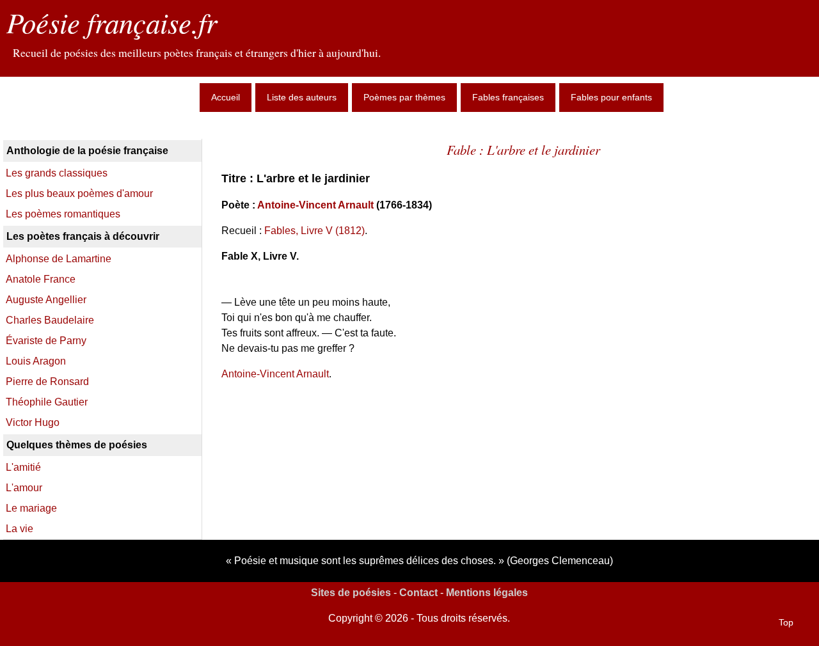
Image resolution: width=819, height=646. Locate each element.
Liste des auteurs (302, 97)
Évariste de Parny (46, 340)
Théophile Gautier (47, 402)
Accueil (225, 97)
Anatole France (41, 279)
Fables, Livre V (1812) (314, 230)
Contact (418, 592)
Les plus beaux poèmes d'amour (79, 193)
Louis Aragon (36, 361)
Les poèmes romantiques (63, 214)
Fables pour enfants (611, 97)
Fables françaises (508, 97)
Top (786, 622)
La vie (19, 528)
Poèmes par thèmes (404, 97)
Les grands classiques (56, 173)
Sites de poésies (351, 592)
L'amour (24, 487)
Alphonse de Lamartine (58, 258)
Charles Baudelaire (50, 320)
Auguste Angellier (46, 299)
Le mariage (31, 508)
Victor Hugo (33, 422)
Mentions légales (487, 592)
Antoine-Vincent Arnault (315, 205)
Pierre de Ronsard (47, 381)
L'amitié (23, 467)
